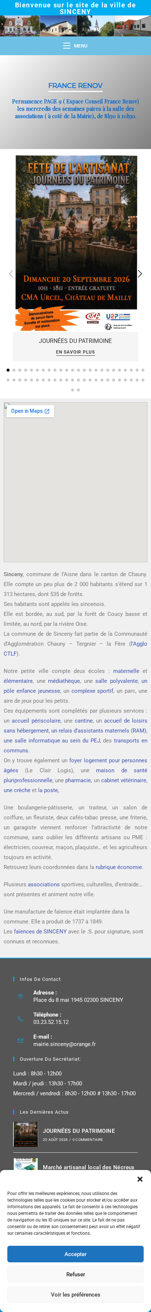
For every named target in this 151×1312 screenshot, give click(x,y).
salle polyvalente (116, 681)
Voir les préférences (75, 1294)
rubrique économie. (119, 867)
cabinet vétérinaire (123, 780)
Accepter (75, 1254)
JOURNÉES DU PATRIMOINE (75, 340)
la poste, (48, 790)
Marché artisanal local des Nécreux (89, 1167)
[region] (75, 102)
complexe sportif (92, 691)
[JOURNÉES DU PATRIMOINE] (75, 241)
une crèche (17, 790)
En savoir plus (75, 352)
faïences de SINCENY (39, 931)
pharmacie (78, 780)
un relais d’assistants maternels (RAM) (98, 730)
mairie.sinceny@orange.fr (64, 1044)
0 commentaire (88, 1140)
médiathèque (64, 681)
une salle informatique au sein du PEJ (52, 740)
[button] (140, 1179)
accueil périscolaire (36, 720)
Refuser (75, 1274)
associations (44, 884)
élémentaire (18, 681)
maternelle (128, 671)
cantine (84, 720)
